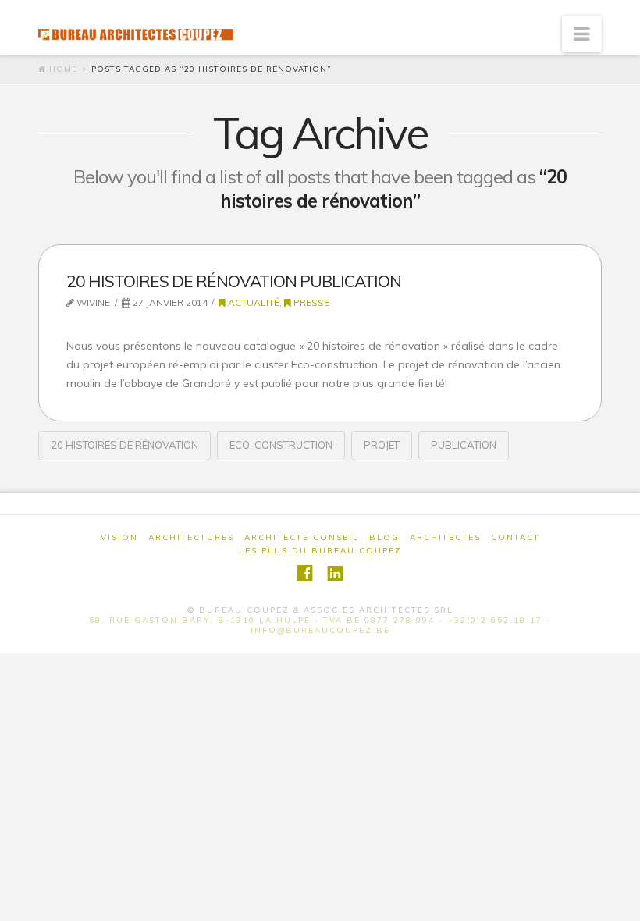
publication (463, 445)
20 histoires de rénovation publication (233, 281)
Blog (384, 537)
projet (382, 445)
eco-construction (280, 445)
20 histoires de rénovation (124, 445)
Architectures (191, 537)
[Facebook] (305, 573)
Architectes (445, 537)
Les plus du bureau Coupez (320, 551)
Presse (310, 302)
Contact (515, 537)
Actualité (252, 302)
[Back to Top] (618, 899)
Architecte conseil (301, 537)
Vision (119, 537)
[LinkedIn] (335, 573)
